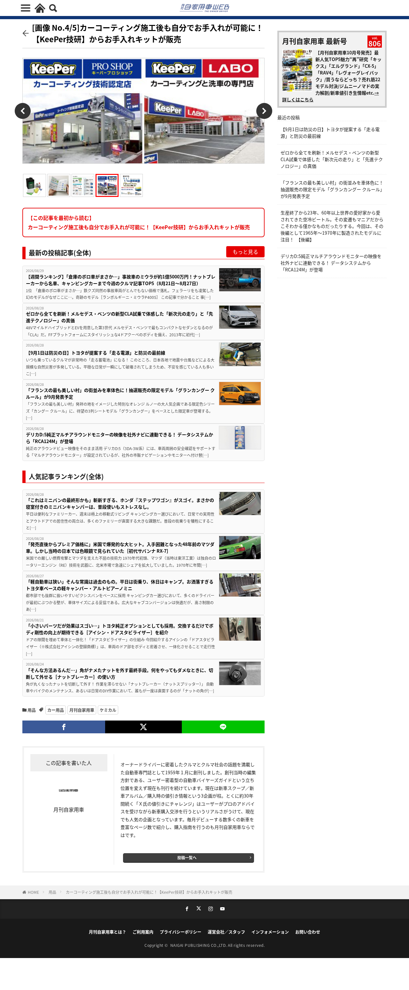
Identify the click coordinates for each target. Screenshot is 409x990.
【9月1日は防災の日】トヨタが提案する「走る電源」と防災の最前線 (95, 352)
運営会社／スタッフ (226, 932)
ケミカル (108, 710)
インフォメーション (270, 932)
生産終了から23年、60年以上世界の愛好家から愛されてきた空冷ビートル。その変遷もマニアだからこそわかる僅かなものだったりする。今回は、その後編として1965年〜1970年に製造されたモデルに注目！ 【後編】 (332, 226)
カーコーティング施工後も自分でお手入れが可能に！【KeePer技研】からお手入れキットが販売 (149, 892)
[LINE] (223, 727)
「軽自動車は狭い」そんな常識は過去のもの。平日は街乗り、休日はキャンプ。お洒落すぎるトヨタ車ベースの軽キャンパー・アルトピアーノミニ (119, 584)
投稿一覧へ (187, 857)
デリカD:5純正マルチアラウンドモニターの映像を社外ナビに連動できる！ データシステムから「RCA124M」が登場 (119, 437)
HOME (33, 892)
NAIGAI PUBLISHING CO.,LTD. (199, 945)
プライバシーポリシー (180, 932)
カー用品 (55, 710)
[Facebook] (63, 727)
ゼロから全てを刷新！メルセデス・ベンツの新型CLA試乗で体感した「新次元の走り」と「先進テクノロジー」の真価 (119, 317)
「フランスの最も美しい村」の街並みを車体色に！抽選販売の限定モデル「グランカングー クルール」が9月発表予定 (120, 393)
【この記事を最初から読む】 (139, 222)
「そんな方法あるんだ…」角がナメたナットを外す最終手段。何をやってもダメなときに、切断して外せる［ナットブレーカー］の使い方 (119, 673)
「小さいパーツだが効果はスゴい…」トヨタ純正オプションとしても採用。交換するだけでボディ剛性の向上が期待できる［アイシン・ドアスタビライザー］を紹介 (119, 628)
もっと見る (245, 251)
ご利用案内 (143, 932)
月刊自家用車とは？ (107, 932)
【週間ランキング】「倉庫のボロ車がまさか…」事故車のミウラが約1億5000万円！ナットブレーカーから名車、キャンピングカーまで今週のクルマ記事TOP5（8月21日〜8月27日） (120, 279)
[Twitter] (143, 727)
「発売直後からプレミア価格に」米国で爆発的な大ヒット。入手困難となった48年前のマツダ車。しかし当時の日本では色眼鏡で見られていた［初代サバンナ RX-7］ (120, 547)
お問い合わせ (307, 932)
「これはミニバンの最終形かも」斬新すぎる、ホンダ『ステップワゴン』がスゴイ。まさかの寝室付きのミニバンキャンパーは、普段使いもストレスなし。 (120, 503)
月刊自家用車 (81, 710)
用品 (31, 710)
